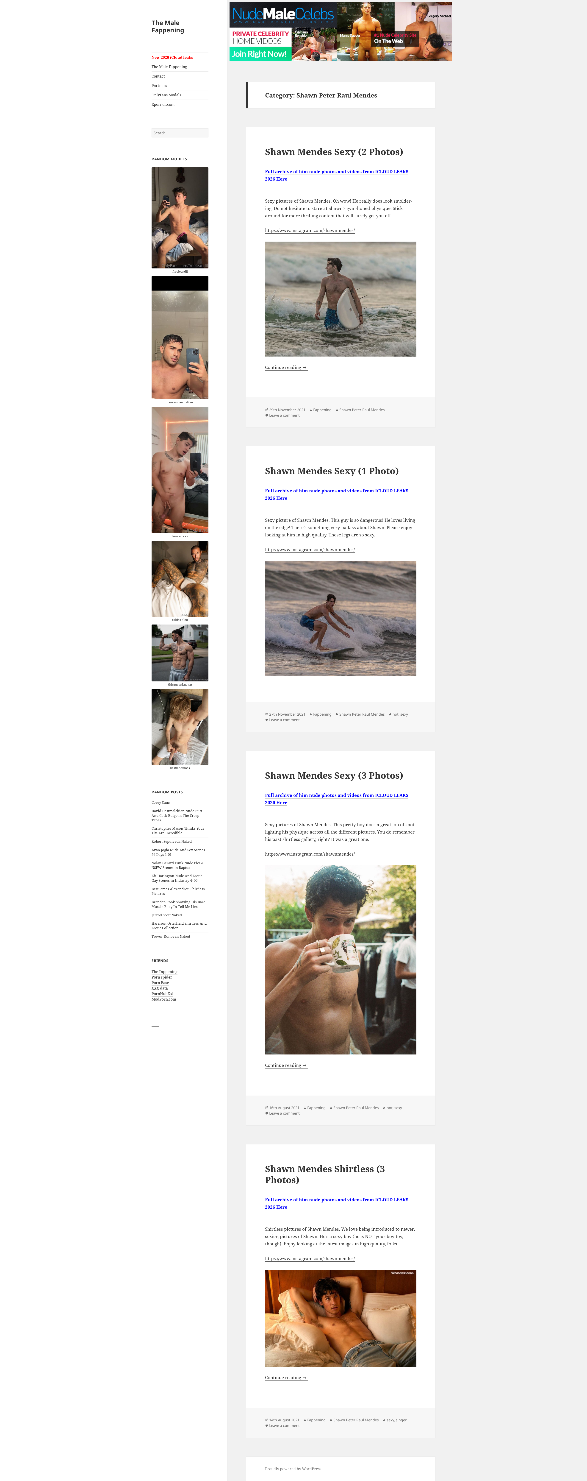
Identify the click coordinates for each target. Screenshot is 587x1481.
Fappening (322, 409)
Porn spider (162, 977)
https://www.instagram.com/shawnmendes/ (310, 230)
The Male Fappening (168, 26)
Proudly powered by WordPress (293, 1468)
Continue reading (286, 367)
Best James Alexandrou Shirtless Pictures (178, 891)
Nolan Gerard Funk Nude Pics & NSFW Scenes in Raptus (178, 865)
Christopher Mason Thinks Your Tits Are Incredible (178, 830)
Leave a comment (284, 415)
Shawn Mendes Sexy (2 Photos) (334, 151)
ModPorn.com (164, 999)
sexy (404, 714)
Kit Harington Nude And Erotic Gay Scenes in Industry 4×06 (177, 878)
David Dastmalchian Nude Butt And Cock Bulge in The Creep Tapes (177, 815)
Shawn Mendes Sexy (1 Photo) (332, 471)
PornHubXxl (162, 993)
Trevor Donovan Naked (171, 936)
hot (396, 714)
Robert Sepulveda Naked (172, 841)
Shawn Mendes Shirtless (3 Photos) (325, 1174)
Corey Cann (161, 802)
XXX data (160, 988)
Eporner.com (163, 104)
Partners (159, 85)
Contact (158, 76)
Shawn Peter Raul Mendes (362, 409)
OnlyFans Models (166, 95)
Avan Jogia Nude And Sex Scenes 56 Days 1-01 (178, 852)
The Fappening (164, 971)
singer (401, 1419)
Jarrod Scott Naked (167, 915)
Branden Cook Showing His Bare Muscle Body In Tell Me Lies (178, 904)
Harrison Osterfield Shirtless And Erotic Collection (179, 925)
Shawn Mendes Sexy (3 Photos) (334, 775)
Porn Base (160, 982)
